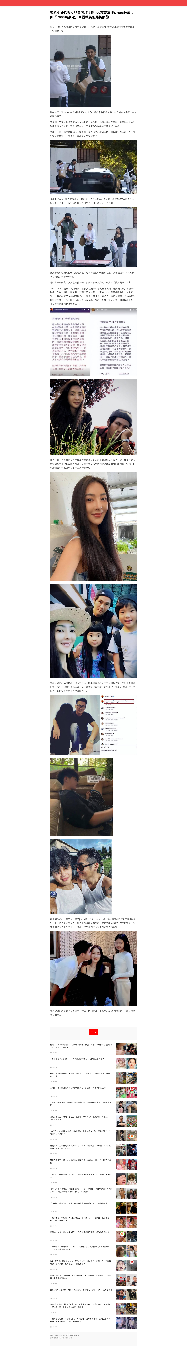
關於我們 (53, 1338)
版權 (70, 1338)
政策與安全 (59, 1338)
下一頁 (93, 1032)
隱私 (67, 1338)
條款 (64, 1338)
